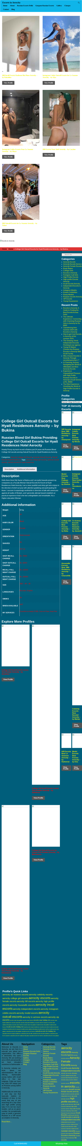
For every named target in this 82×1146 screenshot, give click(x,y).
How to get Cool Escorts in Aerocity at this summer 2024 (72, 336)
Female (22, 528)
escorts (68, 1083)
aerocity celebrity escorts (41, 994)
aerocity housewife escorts (22, 1005)
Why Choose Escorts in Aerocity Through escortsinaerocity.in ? (72, 358)
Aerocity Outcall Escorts (42, 457)
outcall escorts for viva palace (51, 1035)
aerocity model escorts (27, 1013)
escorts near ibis (16, 1022)
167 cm (22, 549)
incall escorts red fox (43, 1029)
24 (21, 514)
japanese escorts (65, 1124)
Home (5, 6)
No (21, 542)
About (12, 6)
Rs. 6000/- (23, 563)
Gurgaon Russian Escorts (44, 6)
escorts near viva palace (29, 1024)
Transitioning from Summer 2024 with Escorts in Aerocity (70, 330)
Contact (6, 9)
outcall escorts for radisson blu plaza (19, 1035)
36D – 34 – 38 (25, 584)
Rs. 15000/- (24, 570)
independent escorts (70, 1119)
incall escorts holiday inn (14, 1027)
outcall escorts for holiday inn (45, 1031)
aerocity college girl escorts (36, 460)
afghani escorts (70, 1075)
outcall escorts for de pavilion (13, 1031)
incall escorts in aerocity (70, 1117)
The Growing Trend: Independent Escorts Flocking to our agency (71, 343)
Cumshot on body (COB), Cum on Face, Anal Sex (38, 611)
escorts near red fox (17, 1024)
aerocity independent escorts (26, 1009)
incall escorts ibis (44, 1027)
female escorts (74, 1089)
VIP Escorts (67, 299)
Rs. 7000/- (23, 556)
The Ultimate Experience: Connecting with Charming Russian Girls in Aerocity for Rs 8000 (72, 321)
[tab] (9, 469)
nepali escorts (74, 1128)
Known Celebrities (70, 292)
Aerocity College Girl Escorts (21, 457)
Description (9, 469)
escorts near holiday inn (42, 1020)
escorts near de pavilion (16, 1020)
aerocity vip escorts (66, 1073)
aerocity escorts (40, 998)
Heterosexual (25, 535)
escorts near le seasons (41, 1022)
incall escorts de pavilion (43, 1024)
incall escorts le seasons (14, 1029)
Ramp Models (68, 294)
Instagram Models (70, 290)
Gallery (59, 6)
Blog (13, 9)
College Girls (68, 270)
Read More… (7, 1122)
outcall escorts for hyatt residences (21, 462)
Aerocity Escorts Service (72, 264)
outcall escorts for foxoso (28, 1031)
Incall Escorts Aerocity (71, 284)
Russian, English (26, 591)
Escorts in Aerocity (11, 2)
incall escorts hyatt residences (32, 1027)
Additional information (26, 469)
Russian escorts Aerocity (72, 297)
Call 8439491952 (20, 1144)
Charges (67, 6)
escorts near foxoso (28, 1020)
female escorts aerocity (70, 1091)
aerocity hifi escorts (26, 1001)
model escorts (74, 1124)
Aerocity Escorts (69, 262)
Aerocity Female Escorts (72, 266)
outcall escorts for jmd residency (41, 1033)
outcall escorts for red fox (36, 1035)
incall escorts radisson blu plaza (29, 1029)
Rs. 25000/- (24, 577)
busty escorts (69, 1079)
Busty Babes (68, 268)
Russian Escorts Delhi (25, 6)
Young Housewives (70, 301)
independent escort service (68, 1122)
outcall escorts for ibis (26, 1033)
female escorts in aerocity (68, 1094)
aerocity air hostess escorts (15, 994)
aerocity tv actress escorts (35, 1017)
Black (22, 521)
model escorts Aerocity (67, 1126)
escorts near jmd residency (28, 1022)
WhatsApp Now (61, 1144)
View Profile (8, 83)
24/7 (21, 604)
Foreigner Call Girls (70, 275)
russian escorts (68, 1131)
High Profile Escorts (70, 277)
